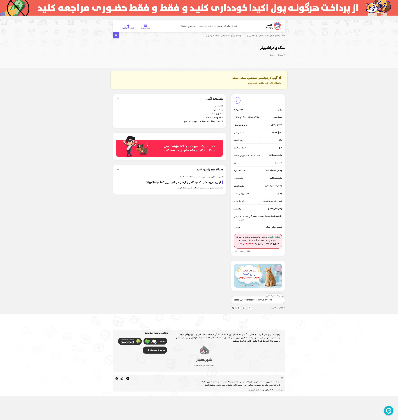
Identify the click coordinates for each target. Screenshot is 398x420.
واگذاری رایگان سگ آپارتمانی (231, 35)
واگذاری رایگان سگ (250, 35)
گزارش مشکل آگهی (241, 251)
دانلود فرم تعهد (206, 26)
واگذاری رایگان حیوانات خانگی (269, 35)
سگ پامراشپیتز (272, 48)
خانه (283, 35)
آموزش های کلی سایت (227, 26)
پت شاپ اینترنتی (187, 26)
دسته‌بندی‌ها (145, 28)
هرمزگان (279, 55)
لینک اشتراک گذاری (273, 296)
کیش (271, 55)
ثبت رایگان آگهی (128, 28)
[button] (169, 99)
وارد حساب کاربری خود (193, 187)
